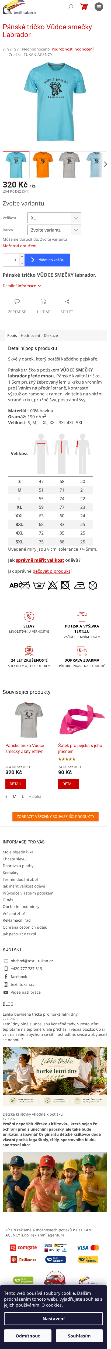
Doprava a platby (18, 865)
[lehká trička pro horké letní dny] (55, 1076)
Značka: (30, 54)
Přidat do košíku (50, 260)
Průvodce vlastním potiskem (28, 893)
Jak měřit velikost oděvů (24, 886)
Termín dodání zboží (21, 879)
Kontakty (10, 872)
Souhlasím (79, 1336)
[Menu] (98, 6)
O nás (8, 899)
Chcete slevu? (15, 858)
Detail (16, 784)
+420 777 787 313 (26, 968)
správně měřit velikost (40, 560)
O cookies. (52, 1305)
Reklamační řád (17, 920)
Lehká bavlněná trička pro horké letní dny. (40, 1014)
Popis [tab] (12, 335)
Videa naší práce (26, 992)
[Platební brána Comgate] (23, 1247)
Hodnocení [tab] (30, 335)
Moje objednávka (18, 851)
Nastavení (54, 1319)
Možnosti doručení (19, 245)
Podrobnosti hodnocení (73, 49)
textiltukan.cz (23, 984)
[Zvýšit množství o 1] (22, 257)
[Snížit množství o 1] (22, 263)
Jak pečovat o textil (19, 933)
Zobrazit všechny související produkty (55, 816)
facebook (19, 976)
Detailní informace (19, 285)
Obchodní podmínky (21, 906)
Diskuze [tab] (51, 335)
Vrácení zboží (15, 913)
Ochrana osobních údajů (25, 927)
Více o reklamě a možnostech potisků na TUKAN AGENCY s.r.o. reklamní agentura (48, 1232)
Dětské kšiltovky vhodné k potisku (33, 1114)
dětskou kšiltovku (51, 1123)
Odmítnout (28, 1336)
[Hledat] (70, 6)
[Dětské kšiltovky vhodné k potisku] (55, 1181)
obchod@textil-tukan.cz (32, 960)
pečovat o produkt (51, 571)
